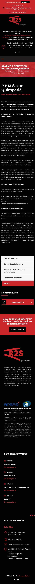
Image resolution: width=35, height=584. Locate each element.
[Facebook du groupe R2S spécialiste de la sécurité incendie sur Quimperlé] (15, 52)
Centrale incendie (11, 258)
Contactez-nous (17, 329)
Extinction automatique (13, 278)
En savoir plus (9, 467)
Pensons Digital (24, 576)
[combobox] (25, 2)
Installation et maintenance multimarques (14, 271)
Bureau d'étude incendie (13, 264)
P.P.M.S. (7, 283)
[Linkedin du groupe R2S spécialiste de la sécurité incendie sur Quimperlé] (19, 52)
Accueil (7, 71)
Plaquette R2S (18, 302)
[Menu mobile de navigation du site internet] (2, 58)
